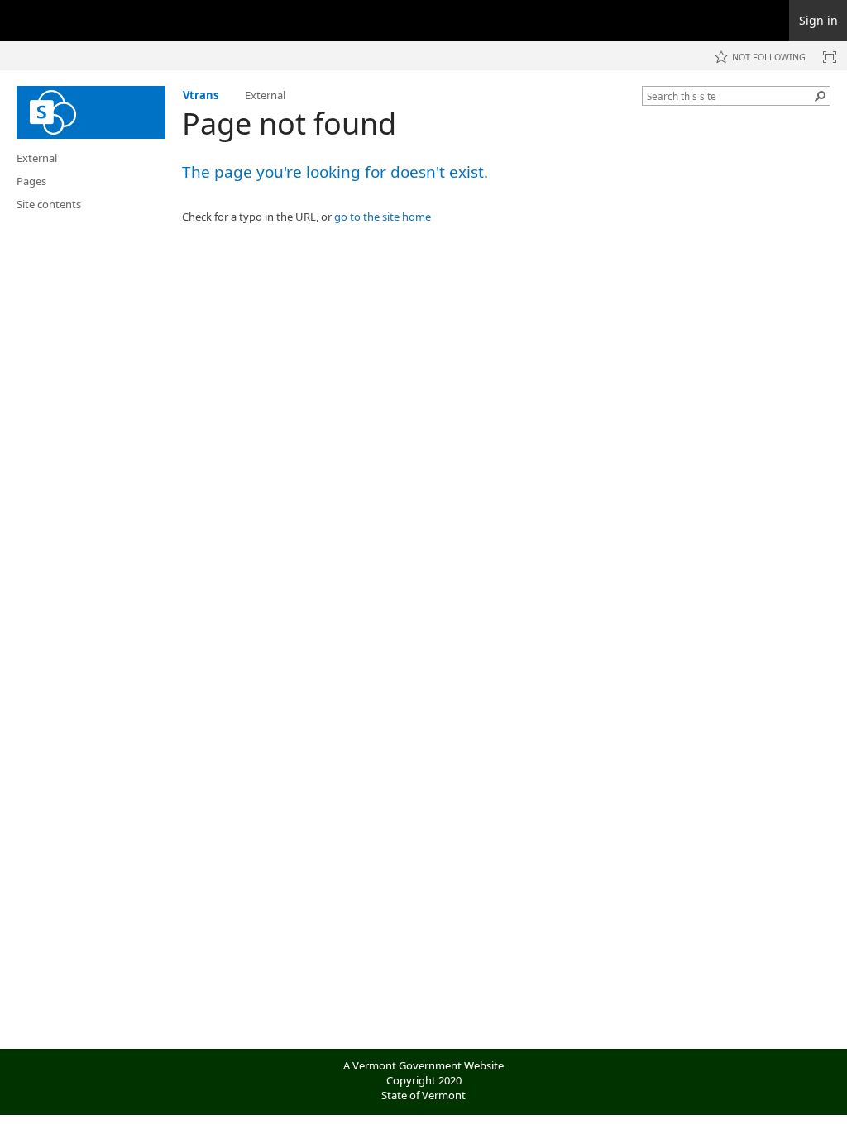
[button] (820, 96)
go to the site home (382, 216)
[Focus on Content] (829, 57)
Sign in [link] (818, 20)
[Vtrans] (91, 112)
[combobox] (729, 95)
